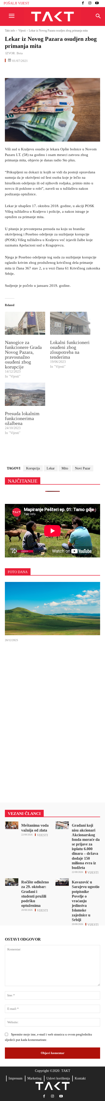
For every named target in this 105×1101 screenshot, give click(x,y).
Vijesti (22, 30)
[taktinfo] (52, 16)
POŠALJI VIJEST (16, 3)
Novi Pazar (82, 468)
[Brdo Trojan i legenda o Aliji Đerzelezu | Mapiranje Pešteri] (52, 608)
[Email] (43, 71)
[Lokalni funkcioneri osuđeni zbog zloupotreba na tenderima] (70, 323)
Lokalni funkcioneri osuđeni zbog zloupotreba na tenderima (70, 350)
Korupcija (33, 468)
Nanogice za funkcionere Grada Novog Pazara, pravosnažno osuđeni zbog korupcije (23, 354)
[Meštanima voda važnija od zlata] (12, 825)
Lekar (51, 468)
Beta (20, 53)
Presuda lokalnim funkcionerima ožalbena (22, 418)
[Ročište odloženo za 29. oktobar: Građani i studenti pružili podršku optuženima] (12, 882)
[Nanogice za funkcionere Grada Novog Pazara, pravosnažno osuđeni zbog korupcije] (25, 323)
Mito (65, 468)
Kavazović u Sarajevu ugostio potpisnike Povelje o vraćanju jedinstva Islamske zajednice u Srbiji (85, 901)
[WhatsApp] (32, 71)
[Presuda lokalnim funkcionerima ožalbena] (25, 394)
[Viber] (66, 71)
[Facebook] (83, 3)
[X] (21, 71)
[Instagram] (90, 3)
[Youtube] (97, 3)
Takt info (10, 30)
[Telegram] (55, 71)
